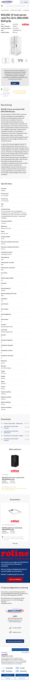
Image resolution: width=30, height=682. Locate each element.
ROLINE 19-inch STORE (16, 10)
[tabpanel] (15, 46)
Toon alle (15, 543)
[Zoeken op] (27, 5)
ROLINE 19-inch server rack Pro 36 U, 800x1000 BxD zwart (13, 478)
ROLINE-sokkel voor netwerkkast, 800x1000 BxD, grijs (12, 528)
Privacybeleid (25, 652)
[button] (5, 652)
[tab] (5, 60)
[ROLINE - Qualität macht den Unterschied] (15, 555)
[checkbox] (3, 668)
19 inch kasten (5, 474)
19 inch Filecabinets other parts (9, 524)
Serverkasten (26, 10)
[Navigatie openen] (2, 6)
